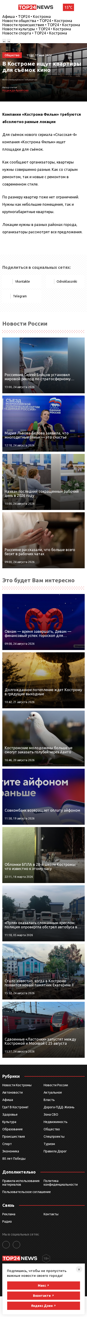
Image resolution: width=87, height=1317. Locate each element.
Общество (52, 1129)
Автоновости (12, 1092)
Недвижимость (56, 1122)
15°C (68, 7)
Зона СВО (51, 1114)
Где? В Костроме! (15, 1107)
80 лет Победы (14, 1158)
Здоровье (10, 1114)
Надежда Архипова (15, 90)
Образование (12, 1129)
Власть (49, 1100)
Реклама (8, 1214)
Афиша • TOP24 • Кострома (26, 16)
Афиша (7, 1100)
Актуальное (53, 1092)
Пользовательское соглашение (26, 1192)
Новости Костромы (17, 1085)
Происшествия (13, 1136)
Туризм (49, 1144)
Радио (7, 1221)
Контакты (51, 1214)
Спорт (7, 1144)
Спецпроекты (54, 1136)
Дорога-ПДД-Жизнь (59, 1107)
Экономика (10, 1151)
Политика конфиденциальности (61, 1182)
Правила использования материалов (20, 1182)
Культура (9, 1122)
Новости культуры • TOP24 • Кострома (36, 29)
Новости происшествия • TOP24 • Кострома (41, 25)
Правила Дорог (55, 1151)
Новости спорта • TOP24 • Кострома (34, 33)
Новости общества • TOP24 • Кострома (37, 21)
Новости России (56, 1085)
